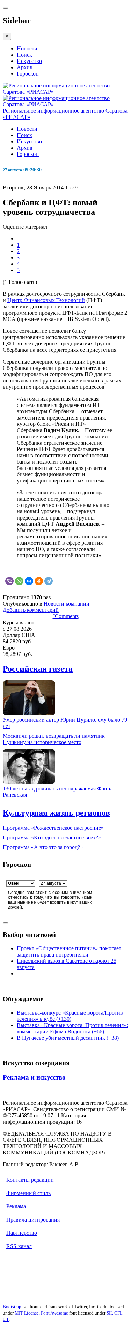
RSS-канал (19, 1246)
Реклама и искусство (34, 1077)
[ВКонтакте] (29, 581)
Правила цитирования (33, 1220)
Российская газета (38, 668)
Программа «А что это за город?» (43, 847)
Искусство (29, 61)
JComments (66, 616)
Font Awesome (54, 1313)
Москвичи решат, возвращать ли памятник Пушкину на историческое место (54, 739)
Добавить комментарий (31, 610)
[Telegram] (48, 581)
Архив (24, 67)
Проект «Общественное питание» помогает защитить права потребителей (69, 951)
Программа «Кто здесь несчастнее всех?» (52, 837)
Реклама (16, 1206)
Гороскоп (28, 74)
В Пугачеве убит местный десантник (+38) (68, 1038)
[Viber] (9, 581)
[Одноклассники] (39, 581)
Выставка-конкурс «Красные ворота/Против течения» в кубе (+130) (70, 1016)
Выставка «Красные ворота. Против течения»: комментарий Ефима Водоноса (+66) (72, 1028)
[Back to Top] (5, 923)
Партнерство (21, 1233)
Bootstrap (12, 1306)
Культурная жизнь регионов (56, 812)
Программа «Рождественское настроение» (53, 828)
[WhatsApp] (19, 581)
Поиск (24, 55)
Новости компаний (66, 604)
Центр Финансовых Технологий (46, 300)
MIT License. (27, 1313)
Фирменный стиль (28, 1193)
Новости (27, 48)
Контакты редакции (30, 1180)
